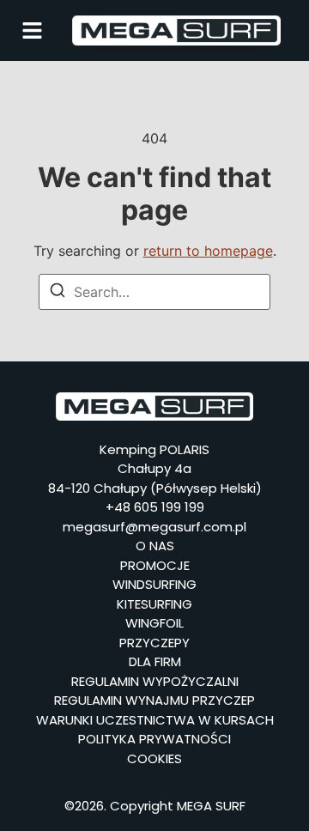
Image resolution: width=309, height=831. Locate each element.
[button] (32, 30)
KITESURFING (154, 604)
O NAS (155, 546)
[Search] (57, 293)
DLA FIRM (155, 661)
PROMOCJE (155, 565)
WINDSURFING (154, 584)
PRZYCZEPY (154, 643)
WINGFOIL (154, 623)
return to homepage (208, 250)
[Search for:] (154, 292)
